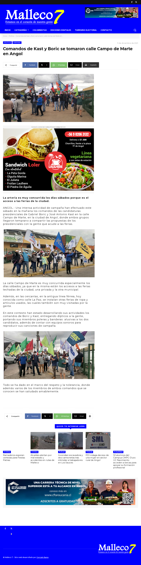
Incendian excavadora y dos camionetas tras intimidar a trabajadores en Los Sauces (70, 459)
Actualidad (118, 452)
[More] (90, 416)
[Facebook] (132, 2)
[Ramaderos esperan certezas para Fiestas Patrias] (15, 440)
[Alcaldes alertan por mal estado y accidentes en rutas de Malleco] (43, 440)
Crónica (7, 452)
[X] (136, 2)
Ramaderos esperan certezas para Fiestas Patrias (14, 457)
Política (11, 36)
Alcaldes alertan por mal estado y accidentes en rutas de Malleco (42, 459)
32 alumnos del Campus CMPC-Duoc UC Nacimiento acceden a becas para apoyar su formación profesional (124, 461)
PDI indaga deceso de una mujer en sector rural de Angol (97, 457)
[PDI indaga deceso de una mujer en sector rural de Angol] (98, 440)
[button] (135, 30)
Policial (62, 452)
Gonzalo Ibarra (42, 557)
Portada (17, 42)
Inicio (5, 36)
